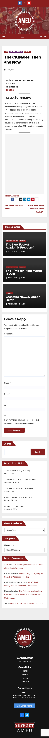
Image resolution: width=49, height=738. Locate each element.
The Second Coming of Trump (17, 471)
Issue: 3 (9, 89)
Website (7, 405)
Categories (9, 545)
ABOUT (25, 674)
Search (8, 443)
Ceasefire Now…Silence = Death (23, 298)
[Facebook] (22, 715)
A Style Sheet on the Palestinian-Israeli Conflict (36, 208)
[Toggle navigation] (22, 36)
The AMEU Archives (16, 52)
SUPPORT (25, 681)
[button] (41, 37)
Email (7, 394)
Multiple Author (12, 240)
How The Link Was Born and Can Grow (27, 603)
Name (7, 383)
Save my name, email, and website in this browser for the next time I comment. (21, 422)
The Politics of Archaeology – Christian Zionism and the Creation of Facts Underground (24, 594)
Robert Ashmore (12, 196)
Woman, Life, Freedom (14, 507)
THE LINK (25, 678)
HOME (25, 671)
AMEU (23, 252)
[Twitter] (27, 715)
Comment (9, 334)
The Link (27, 52)
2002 (6, 52)
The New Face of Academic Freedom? (20, 246)
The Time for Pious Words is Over (24, 272)
